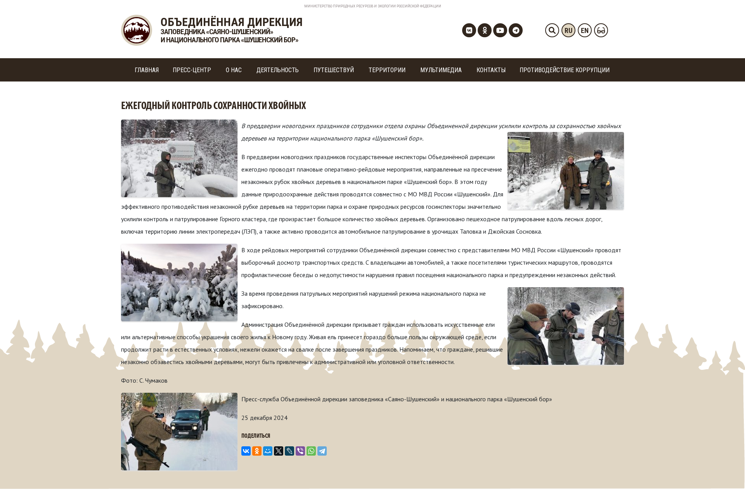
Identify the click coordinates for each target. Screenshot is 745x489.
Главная (147, 70)
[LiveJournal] (289, 451)
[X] (278, 451)
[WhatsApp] (311, 451)
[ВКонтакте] (246, 451)
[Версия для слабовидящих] (601, 30)
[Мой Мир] (267, 451)
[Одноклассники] (257, 451)
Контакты (491, 70)
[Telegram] (322, 451)
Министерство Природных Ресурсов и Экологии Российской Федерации (372, 6)
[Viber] (300, 451)
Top (726, 470)
